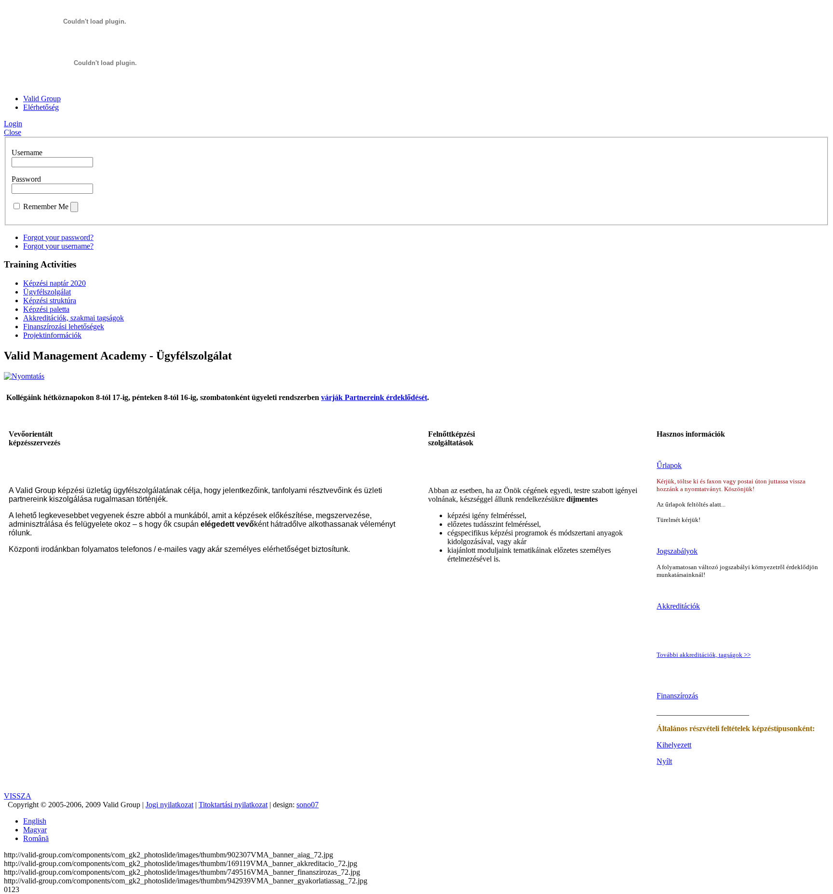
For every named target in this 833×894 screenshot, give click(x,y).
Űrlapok (669, 465)
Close (12, 132)
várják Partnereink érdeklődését (374, 397)
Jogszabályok (677, 551)
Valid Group (42, 98)
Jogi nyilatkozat (169, 805)
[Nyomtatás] (24, 376)
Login (13, 124)
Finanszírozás (677, 696)
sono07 (307, 805)
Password (26, 179)
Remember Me (45, 206)
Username (27, 152)
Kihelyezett (674, 745)
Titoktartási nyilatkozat (233, 805)
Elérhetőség (41, 107)
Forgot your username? (58, 246)
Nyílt (664, 761)
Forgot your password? (58, 237)
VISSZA (17, 796)
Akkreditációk (678, 606)
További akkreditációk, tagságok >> (704, 654)
